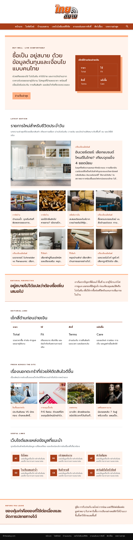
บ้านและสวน (43, 26)
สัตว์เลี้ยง (98, 26)
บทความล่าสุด (112, 26)
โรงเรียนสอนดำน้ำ (29, 469)
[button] (127, 26)
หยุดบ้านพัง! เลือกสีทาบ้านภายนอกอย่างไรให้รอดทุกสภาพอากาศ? (80, 261)
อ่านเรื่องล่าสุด (21, 95)
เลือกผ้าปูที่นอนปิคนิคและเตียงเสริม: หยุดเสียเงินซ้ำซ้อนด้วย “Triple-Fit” (51, 263)
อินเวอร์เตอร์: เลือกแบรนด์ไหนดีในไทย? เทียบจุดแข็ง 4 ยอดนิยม (94, 158)
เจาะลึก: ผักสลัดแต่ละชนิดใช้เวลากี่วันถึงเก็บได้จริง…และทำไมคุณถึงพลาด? (80, 417)
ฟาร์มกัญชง (101, 455)
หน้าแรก (18, 26)
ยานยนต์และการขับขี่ (82, 26)
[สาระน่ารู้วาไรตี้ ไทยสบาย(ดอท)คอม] (66, 11)
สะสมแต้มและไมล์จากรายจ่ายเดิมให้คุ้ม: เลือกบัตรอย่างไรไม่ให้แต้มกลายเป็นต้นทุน (80, 224)
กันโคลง (24, 455)
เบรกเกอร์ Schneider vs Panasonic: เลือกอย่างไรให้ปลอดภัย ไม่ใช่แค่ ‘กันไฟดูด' (24, 263)
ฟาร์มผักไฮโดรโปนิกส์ (106, 469)
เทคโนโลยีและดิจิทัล (61, 26)
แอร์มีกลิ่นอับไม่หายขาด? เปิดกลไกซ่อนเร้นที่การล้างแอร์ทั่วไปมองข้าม (51, 224)
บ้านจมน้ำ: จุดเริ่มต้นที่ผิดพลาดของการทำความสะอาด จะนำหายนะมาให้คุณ (23, 224)
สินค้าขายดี (64, 469)
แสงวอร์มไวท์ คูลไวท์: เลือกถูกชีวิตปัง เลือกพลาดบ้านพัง (108, 261)
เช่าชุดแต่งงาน (65, 455)
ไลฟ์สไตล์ (29, 26)
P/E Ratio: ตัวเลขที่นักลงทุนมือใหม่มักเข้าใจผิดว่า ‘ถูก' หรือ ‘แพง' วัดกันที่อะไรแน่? (52, 417)
